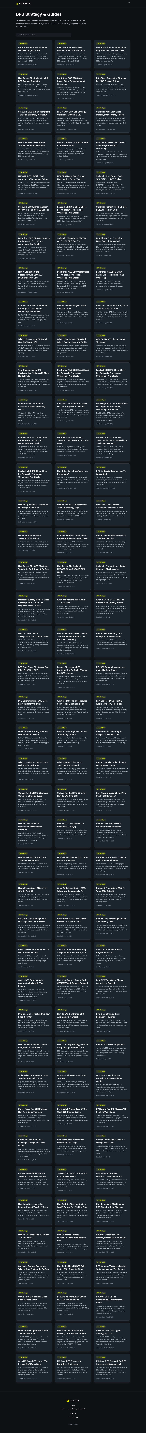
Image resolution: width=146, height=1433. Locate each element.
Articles (63, 1409)
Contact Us (81, 1409)
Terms (69, 1409)
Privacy (74, 1409)
